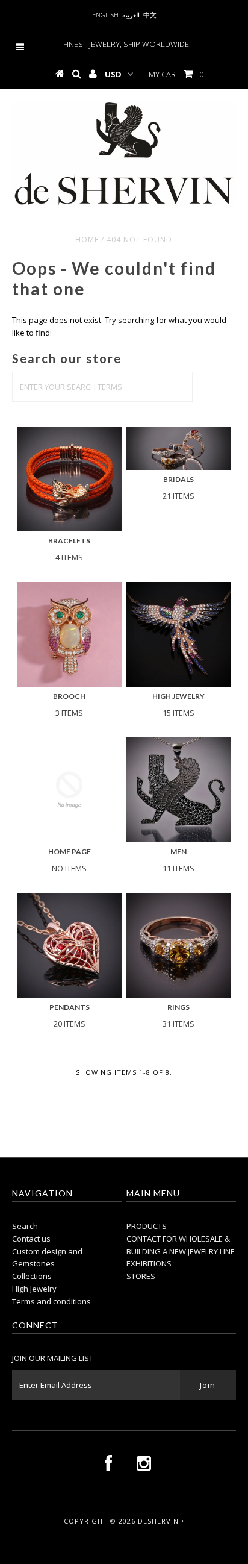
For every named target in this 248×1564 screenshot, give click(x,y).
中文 (150, 14)
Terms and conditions (51, 1301)
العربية (131, 14)
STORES (140, 1276)
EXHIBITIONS (149, 1263)
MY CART (176, 74)
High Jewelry (34, 1288)
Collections (32, 1276)
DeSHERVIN (158, 1520)
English (105, 14)
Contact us (31, 1238)
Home (87, 239)
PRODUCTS (146, 1226)
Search (25, 1226)
